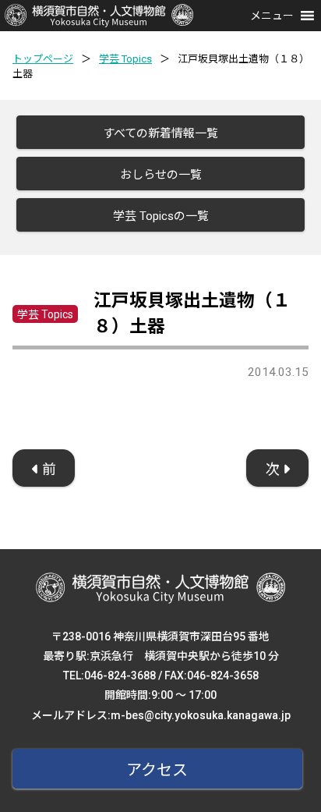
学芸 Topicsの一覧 (161, 216)
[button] (272, 15)
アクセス (157, 770)
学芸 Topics (125, 59)
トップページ (42, 59)
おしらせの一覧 (161, 175)
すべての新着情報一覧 (160, 133)
